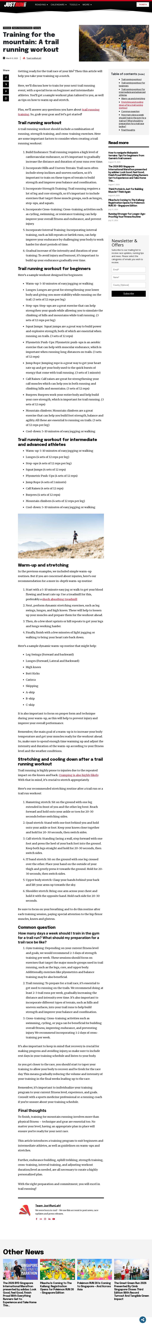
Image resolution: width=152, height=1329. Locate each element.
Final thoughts (128, 129)
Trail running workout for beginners (132, 84)
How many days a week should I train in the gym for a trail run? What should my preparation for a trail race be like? (132, 120)
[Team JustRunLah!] (24, 58)
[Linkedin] (49, 1218)
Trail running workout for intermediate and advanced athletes (132, 92)
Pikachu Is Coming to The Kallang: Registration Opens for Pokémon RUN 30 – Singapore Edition (126, 203)
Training (37, 28)
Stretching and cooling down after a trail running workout (131, 105)
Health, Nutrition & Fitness (22, 28)
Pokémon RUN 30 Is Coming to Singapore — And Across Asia (94, 1286)
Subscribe (128, 293)
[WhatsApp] (6, 98)
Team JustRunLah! (34, 58)
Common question (130, 111)
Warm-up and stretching (133, 98)
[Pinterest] (6, 91)
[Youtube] (54, 1218)
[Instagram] (45, 1218)
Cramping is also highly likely (78, 775)
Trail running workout (131, 79)
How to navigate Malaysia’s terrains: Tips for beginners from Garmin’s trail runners (126, 156)
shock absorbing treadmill (59, 599)
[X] (6, 84)
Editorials (7, 28)
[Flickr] (41, 1218)
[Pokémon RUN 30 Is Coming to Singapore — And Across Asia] (94, 1269)
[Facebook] (6, 77)
